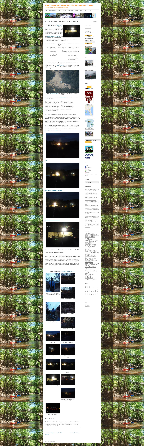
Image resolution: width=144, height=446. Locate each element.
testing (87, 264)
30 (93, 294)
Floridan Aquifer (94, 240)
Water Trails (70, 10)
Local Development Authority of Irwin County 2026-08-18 (91, 195)
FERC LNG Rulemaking (89, 70)
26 (85, 294)
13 (87, 291)
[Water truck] (53, 340)
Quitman (67, 423)
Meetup (89, 170)
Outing (95, 250)
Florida (88, 240)
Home (46, 10)
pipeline (64, 423)
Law (87, 245)
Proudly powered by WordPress (50, 441)
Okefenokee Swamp (88, 250)
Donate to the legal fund (89, 115)
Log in (86, 302)
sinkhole (46, 424)
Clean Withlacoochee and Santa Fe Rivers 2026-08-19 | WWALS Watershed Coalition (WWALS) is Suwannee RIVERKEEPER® (92, 216)
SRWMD (94, 258)
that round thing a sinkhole (54, 93)
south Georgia (50, 424)
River (57, 421)
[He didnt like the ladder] (53, 320)
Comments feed (87, 305)
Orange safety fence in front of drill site (52, 220)
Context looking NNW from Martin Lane (53, 130)
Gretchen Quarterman (89, 242)
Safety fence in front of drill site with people (53, 190)
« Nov (86, 295)
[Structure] (53, 354)
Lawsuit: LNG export (89, 104)
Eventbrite (86, 165)
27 (87, 294)
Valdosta (60, 424)
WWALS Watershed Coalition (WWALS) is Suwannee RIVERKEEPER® (69, 5)
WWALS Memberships (89, 38)
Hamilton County (88, 243)
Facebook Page (89, 167)
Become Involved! (52, 10)
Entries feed (87, 303)
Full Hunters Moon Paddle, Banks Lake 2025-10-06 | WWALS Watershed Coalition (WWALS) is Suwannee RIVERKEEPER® (92, 223)
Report (76, 10)
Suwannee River (91, 260)
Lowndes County (50, 423)
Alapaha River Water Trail (91, 234)
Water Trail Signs (88, 90)
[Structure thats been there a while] (68, 327)
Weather (87, 267)
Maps (90, 10)
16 (93, 291)
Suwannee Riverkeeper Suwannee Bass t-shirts (89, 129)
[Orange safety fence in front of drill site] (62, 247)
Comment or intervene (89, 79)
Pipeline (54, 421)
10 (95, 290)
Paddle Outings (88, 31)
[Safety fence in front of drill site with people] (62, 217)
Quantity (88, 252)
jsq (60, 425)
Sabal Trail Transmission (75, 423)
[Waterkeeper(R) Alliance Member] (88, 158)
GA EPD (87, 241)
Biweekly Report (63, 97)
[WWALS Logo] (89, 153)
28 (89, 294)
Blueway (96, 235)
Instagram (88, 169)
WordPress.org (87, 306)
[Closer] (62, 187)
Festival (94, 239)
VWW (87, 265)
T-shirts (86, 118)
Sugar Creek (91, 259)
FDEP (90, 239)
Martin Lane (56, 423)
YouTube (87, 172)
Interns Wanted (88, 28)
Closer (46, 160)
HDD (70, 421)
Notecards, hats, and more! (90, 136)
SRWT (86, 259)
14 (89, 291)
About (86, 10)
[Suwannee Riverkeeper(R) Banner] (89, 156)
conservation (64, 421)
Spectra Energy (55, 424)
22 (91, 293)
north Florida (60, 423)
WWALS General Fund (89, 85)
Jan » (97, 295)
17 (95, 291)
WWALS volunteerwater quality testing (89, 47)
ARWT (91, 235)
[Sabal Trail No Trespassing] (68, 340)
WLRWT (88, 273)
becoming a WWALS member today (68, 271)
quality (94, 251)
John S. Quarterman (90, 244)
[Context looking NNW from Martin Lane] (68, 354)
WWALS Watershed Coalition (91, 278)
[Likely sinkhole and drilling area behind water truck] (68, 398)
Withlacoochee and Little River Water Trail (91, 269)
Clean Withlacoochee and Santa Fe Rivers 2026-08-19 (92, 203)
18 (97, 291)
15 (91, 291)
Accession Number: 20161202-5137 (53, 36)
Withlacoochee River (69, 424)
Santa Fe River (88, 254)
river (70, 423)
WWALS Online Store (89, 131)
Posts (59, 10)
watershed (63, 424)
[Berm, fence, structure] (68, 283)
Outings (64, 10)
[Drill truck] (68, 384)
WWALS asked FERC (60, 65)
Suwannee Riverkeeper (92, 262)
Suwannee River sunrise (75, 432)
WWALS (74, 424)
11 (97, 290)
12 (85, 291)
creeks (87, 239)
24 (95, 293)
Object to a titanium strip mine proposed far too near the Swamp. (91, 66)
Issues (81, 10)
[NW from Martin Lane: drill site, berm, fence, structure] (68, 297)
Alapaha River (89, 233)
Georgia (68, 421)
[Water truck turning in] (53, 413)
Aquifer (87, 235)
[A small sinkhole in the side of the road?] (68, 312)
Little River (92, 245)
